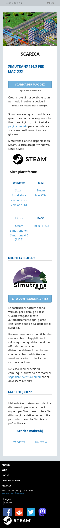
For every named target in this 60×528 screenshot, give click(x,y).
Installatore (19, 195)
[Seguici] (31, 512)
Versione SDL (19, 205)
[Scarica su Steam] (17, 520)
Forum (6, 465)
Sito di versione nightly (30, 299)
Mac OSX (40, 195)
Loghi (5, 475)
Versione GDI (19, 200)
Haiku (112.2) (41, 226)
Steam (19, 190)
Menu (50, 2)
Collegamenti (11, 480)
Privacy (7, 485)
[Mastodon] (42, 512)
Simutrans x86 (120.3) (19, 237)
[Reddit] (19, 512)
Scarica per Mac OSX (30, 84)
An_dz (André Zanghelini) (15, 493)
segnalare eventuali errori (24, 377)
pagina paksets (18, 126)
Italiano (8, 502)
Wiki (4, 470)
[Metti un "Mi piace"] (7, 512)
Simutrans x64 (19, 230)
